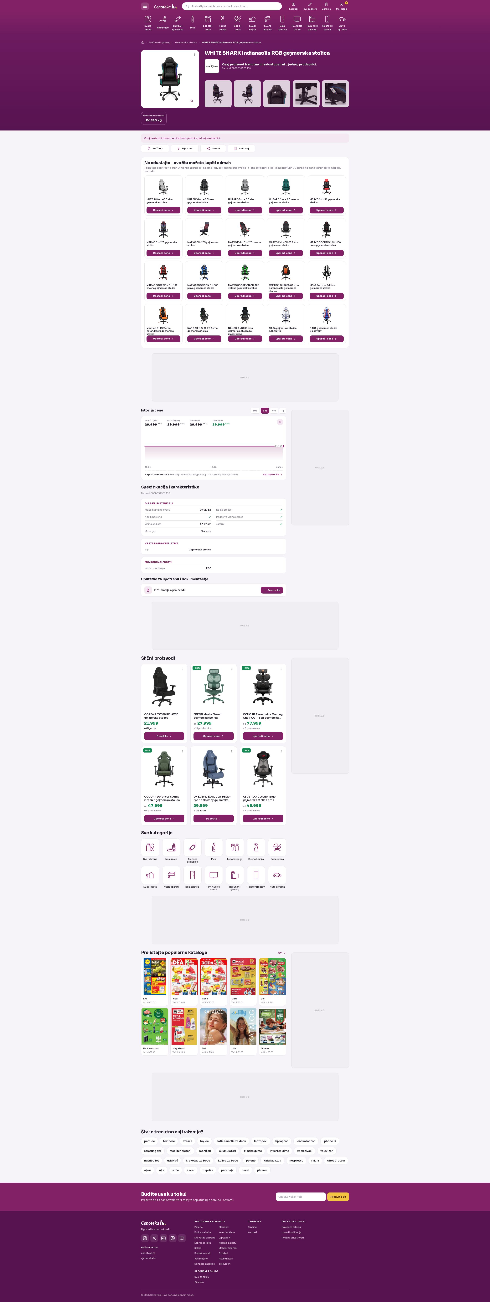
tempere (169, 1141)
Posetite (162, 736)
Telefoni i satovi (256, 886)
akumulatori (227, 1151)
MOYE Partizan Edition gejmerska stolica (322, 287)
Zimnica (199, 1282)
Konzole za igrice (204, 1263)
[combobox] (235, 6)
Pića (213, 859)
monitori (205, 1151)
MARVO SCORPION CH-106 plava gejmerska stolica (202, 287)
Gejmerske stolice (186, 42)
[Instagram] (173, 1238)
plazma (262, 1170)
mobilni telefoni (180, 1151)
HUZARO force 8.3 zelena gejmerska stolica (284, 201)
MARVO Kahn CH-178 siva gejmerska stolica (283, 244)
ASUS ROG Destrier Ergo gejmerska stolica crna (259, 798)
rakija (315, 1160)
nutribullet (151, 1160)
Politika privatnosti (293, 1237)
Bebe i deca (277, 859)
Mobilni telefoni (228, 1248)
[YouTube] (182, 1238)
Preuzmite (274, 590)
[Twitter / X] (154, 1238)
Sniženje (157, 148)
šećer (191, 1170)
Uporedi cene (161, 210)
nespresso (296, 1160)
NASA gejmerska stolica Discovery (323, 330)
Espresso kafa (202, 1242)
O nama (252, 1227)
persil (245, 1170)
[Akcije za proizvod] (194, 54)
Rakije (197, 1248)
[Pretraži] (187, 6)
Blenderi (224, 1227)
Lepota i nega (234, 859)
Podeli (216, 148)
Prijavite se (338, 1196)
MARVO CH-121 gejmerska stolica (325, 201)
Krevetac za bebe (204, 1237)
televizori (326, 1151)
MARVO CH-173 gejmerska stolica (162, 244)
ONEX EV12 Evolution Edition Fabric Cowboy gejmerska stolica (212, 798)
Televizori (224, 1263)
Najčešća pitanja (291, 1227)
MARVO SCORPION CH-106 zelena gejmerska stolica (243, 287)
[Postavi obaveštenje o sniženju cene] (280, 422)
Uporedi (187, 148)
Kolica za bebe (203, 1232)
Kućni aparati (171, 886)
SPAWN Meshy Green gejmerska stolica (207, 715)
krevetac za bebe (198, 1160)
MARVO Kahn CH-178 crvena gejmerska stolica (244, 244)
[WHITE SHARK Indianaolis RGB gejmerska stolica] (170, 79)
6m (274, 410)
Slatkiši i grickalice (192, 860)
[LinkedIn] (163, 1238)
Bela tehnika (192, 886)
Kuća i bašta (150, 886)
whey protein (336, 1160)
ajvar (147, 1170)
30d (255, 410)
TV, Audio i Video (214, 888)
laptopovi (260, 1141)
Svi (280, 952)
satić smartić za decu (231, 1141)
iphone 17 (329, 1141)
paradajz (227, 1170)
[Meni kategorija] (145, 6)
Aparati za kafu (227, 1242)
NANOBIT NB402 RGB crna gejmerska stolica (202, 330)
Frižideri (223, 1253)
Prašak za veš (202, 1253)
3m (265, 410)
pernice (149, 1141)
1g (282, 410)
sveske (187, 1141)
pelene (250, 1160)
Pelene (198, 1227)
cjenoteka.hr (148, 1258)
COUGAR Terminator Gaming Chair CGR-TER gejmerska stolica (263, 715)
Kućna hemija (256, 859)
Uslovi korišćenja (291, 1232)
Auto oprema (277, 886)
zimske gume (253, 1151)
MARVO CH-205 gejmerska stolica (202, 244)
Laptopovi (224, 1237)
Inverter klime (227, 1232)
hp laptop (281, 1141)
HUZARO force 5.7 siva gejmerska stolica (160, 201)
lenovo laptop (306, 1141)
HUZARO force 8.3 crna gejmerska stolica (200, 201)
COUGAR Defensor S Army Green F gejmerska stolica (162, 798)
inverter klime (279, 1151)
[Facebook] (145, 1238)
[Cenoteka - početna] (165, 6)
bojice (204, 1141)
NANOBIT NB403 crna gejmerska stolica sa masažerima (240, 331)
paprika (208, 1170)
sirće (175, 1170)
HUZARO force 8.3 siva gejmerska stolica (241, 201)
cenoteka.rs (148, 1253)
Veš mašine (201, 1258)
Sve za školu (201, 1277)
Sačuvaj (244, 148)
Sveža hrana (150, 859)
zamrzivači (304, 1151)
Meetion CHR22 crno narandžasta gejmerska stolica (160, 331)
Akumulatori (226, 1258)
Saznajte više (271, 474)
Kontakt (252, 1232)
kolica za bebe (228, 1160)
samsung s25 (153, 1151)
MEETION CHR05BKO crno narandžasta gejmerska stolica (284, 288)
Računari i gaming (159, 42)
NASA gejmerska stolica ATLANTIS (283, 330)
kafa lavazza (272, 1160)
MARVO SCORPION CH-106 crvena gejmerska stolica (162, 287)
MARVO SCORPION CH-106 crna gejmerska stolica (325, 244)
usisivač (172, 1160)
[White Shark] (212, 66)
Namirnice (171, 859)
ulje (161, 1170)
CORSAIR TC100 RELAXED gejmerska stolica (161, 715)
